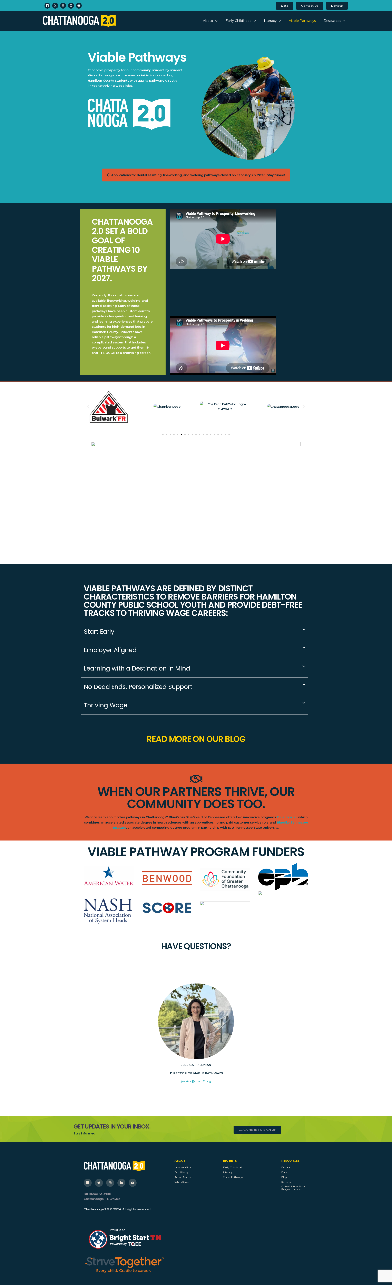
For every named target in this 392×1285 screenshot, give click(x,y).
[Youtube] (79, 6)
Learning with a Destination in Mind (137, 668)
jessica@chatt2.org (196, 1081)
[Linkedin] (71, 6)
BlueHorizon (287, 817)
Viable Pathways (302, 21)
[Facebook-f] (88, 1183)
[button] (88, 406)
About (208, 21)
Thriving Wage (105, 705)
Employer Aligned (110, 650)
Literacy (270, 21)
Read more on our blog (196, 739)
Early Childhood (239, 21)
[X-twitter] (55, 6)
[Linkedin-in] (121, 1183)
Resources (332, 21)
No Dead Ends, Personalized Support (138, 686)
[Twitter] (99, 1183)
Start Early (99, 631)
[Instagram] (63, 6)
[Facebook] (47, 6)
